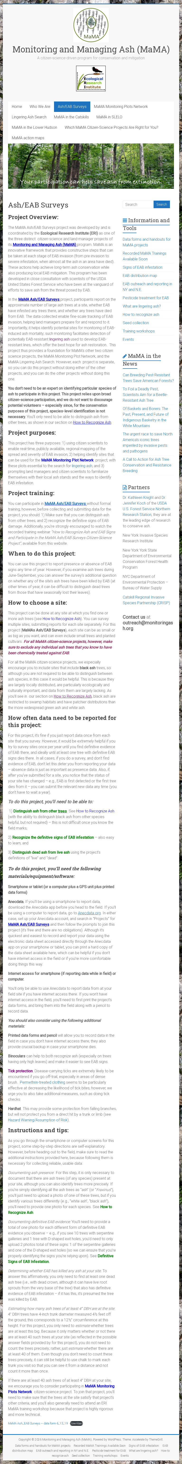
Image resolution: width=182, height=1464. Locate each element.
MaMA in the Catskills (71, 117)
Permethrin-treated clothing (42, 1082)
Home (17, 106)
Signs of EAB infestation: (143, 267)
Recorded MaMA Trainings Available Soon (100, 1445)
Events (128, 339)
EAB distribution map (140, 275)
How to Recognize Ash (62, 619)
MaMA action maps (28, 138)
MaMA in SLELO (109, 117)
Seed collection (136, 323)
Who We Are (40, 106)
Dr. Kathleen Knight (138, 497)
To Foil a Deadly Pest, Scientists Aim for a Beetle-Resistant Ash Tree (145, 395)
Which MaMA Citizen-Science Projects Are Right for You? (111, 127)
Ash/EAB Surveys (72, 106)
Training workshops (139, 331)
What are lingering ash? (142, 306)
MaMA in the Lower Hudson (34, 127)
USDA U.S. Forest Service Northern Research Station (146, 509)
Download (76, 1423)
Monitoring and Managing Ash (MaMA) (91, 49)
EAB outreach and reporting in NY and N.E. (62, 1450)
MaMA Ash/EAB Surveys (65, 503)
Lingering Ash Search (29, 117)
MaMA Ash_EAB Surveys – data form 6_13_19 (38, 1423)
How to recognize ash (141, 314)
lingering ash (82, 466)
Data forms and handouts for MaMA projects (43, 1445)
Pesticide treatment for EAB (146, 298)
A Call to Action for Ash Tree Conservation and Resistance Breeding (147, 465)
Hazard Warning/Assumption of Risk (38, 1120)
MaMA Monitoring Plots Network (121, 106)
